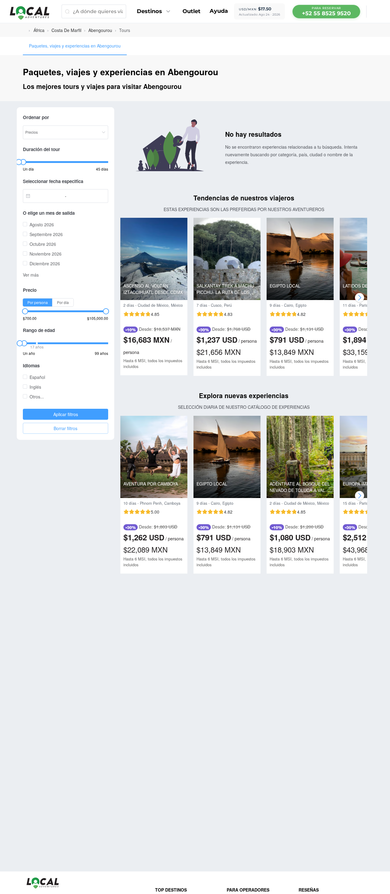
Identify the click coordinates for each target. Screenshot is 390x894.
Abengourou (100, 30)
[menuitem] (155, 11)
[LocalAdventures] (32, 13)
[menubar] (326, 11)
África (39, 30)
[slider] (18, 162)
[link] (39, 30)
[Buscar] (67, 11)
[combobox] (45, 195)
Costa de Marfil (66, 30)
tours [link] (124, 30)
